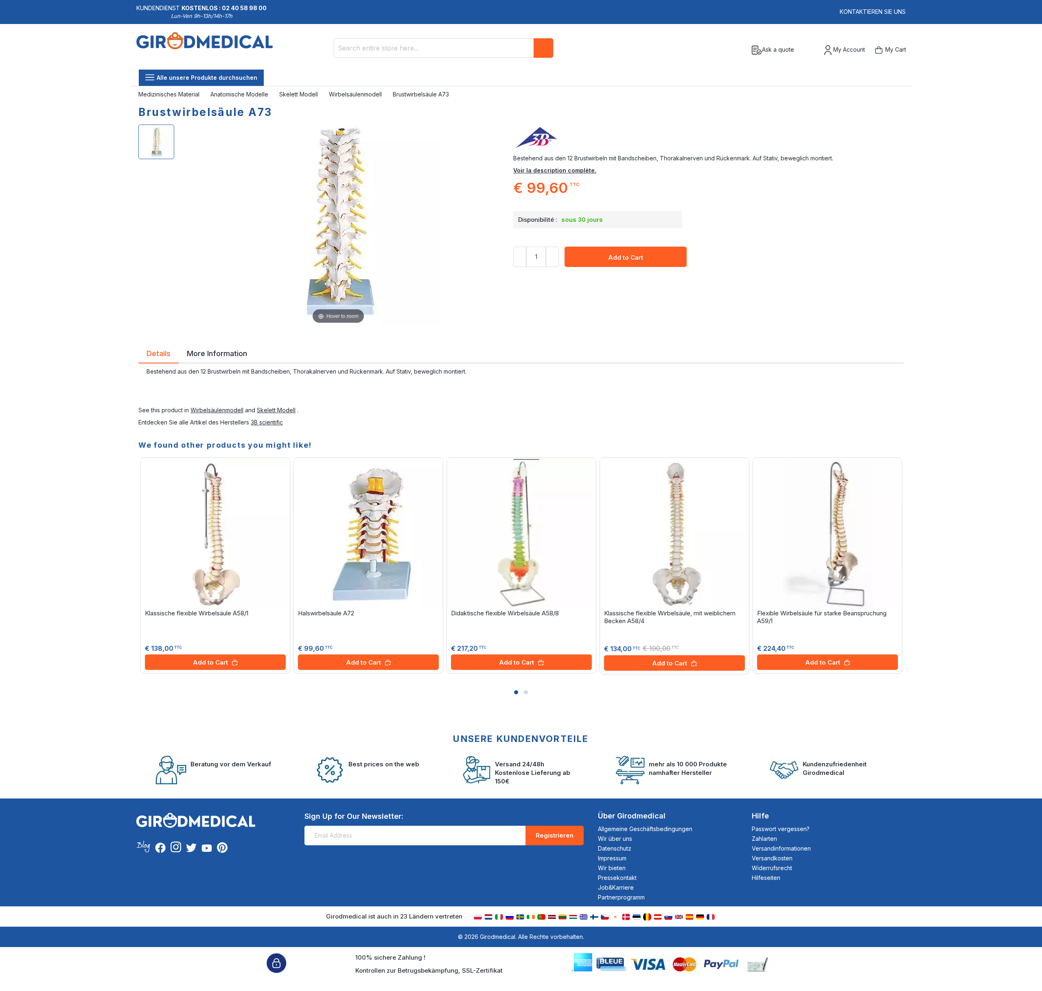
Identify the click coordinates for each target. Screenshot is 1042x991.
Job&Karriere (616, 887)
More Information (217, 353)
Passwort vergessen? (781, 828)
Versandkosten (772, 858)
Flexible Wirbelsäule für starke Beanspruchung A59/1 (822, 617)
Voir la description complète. (554, 170)
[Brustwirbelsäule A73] (156, 142)
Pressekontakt (617, 877)
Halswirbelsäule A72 (326, 613)
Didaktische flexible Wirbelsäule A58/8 (505, 613)
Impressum (612, 858)
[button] (516, 692)
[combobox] (444, 48)
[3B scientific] (708, 138)
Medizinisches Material (169, 94)
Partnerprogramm (621, 897)
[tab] (158, 354)
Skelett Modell (299, 94)
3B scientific (267, 422)
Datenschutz (614, 848)
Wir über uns (615, 838)
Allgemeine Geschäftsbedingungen (645, 828)
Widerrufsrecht (772, 867)
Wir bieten (612, 867)
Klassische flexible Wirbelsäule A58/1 (196, 613)
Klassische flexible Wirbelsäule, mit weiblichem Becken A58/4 (670, 617)
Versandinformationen (781, 848)
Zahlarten (764, 838)
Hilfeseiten (766, 877)
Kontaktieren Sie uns (873, 11)
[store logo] (204, 50)
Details (159, 353)
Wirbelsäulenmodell (356, 94)
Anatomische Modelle (240, 94)
